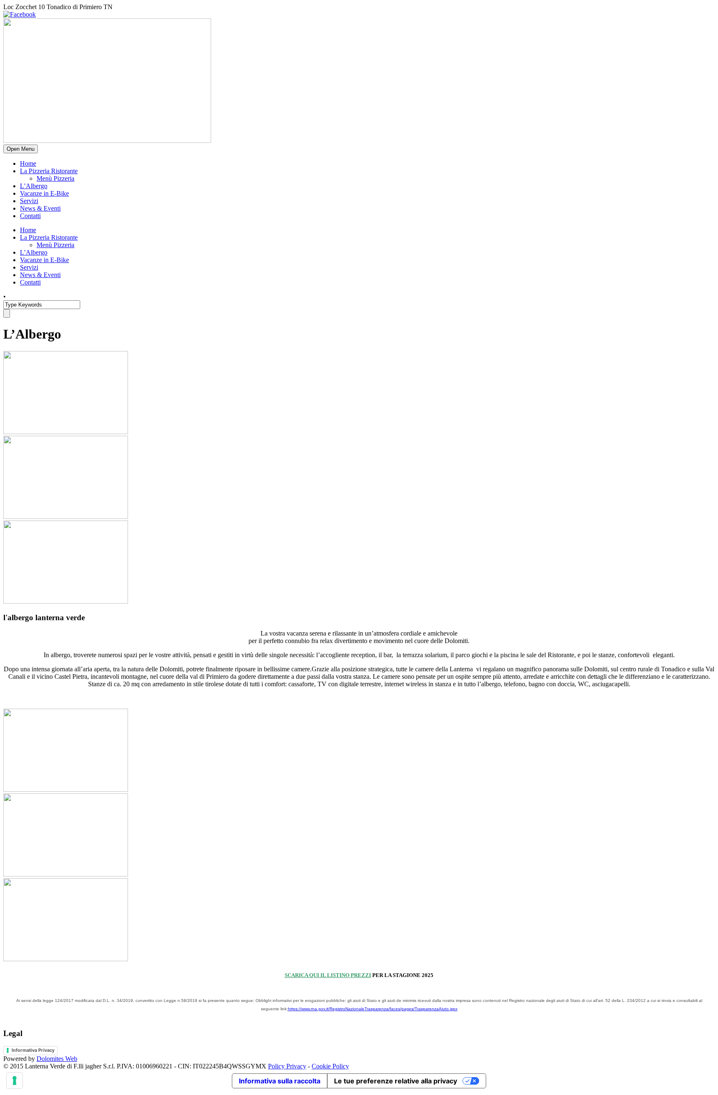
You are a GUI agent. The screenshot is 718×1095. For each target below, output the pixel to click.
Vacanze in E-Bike (44, 193)
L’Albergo (33, 185)
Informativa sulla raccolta (279, 1081)
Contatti (30, 215)
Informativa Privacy (33, 1050)
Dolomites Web (57, 1058)
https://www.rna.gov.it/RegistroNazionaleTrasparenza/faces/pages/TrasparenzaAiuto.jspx (372, 1009)
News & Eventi (40, 208)
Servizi (29, 200)
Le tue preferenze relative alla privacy (395, 1081)
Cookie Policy (330, 1066)
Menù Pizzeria (55, 178)
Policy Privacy (287, 1066)
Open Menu (20, 149)
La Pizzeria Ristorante (49, 170)
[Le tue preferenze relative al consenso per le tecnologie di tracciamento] (14, 1080)
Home (28, 163)
